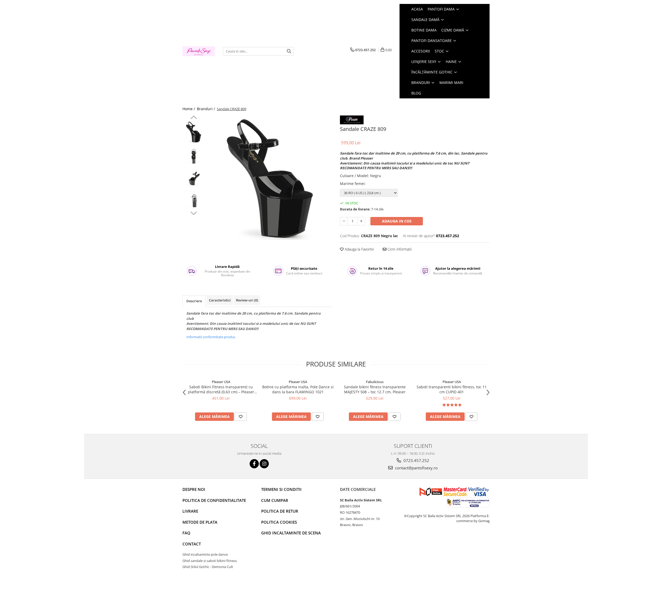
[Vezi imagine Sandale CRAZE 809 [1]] (193, 154)
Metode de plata (199, 522)
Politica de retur (279, 511)
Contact (191, 543)
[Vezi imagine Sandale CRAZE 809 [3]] (193, 199)
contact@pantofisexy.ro (416, 467)
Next (193, 212)
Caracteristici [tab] (220, 300)
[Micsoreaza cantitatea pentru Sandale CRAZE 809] (344, 221)
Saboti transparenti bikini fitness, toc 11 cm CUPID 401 (452, 389)
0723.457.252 (415, 460)
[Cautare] (289, 51)
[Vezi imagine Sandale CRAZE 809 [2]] (193, 176)
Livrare (190, 511)
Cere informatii (399, 249)
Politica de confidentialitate (214, 500)
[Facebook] (254, 463)
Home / (189, 108)
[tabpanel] (269, 177)
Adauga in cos (397, 221)
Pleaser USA (221, 381)
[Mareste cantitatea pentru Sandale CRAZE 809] (361, 221)
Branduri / (206, 108)
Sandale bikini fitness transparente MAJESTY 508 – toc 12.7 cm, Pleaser (375, 389)
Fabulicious (375, 381)
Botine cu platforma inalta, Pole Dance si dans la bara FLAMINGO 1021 (298, 389)
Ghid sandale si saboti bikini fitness (209, 560)
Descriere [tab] (194, 301)
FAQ (186, 532)
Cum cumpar (274, 500)
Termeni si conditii (281, 489)
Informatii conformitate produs (210, 337)
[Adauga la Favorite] (241, 416)
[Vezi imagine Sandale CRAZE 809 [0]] (193, 132)
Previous (193, 118)
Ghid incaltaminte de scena (291, 532)
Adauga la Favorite (359, 249)
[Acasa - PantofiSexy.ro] (198, 51)
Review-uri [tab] (247, 300)
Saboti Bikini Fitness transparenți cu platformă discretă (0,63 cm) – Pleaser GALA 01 (221, 389)
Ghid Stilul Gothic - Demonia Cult (207, 566)
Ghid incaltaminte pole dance (205, 554)
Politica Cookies (279, 522)
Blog (416, 93)
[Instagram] (264, 463)
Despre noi (193, 489)
